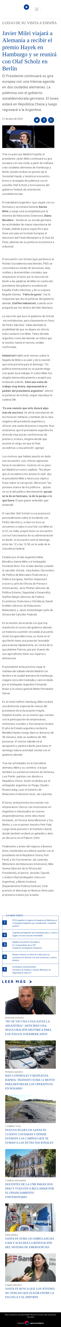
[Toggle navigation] (37, 9)
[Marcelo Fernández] (15, 10)
